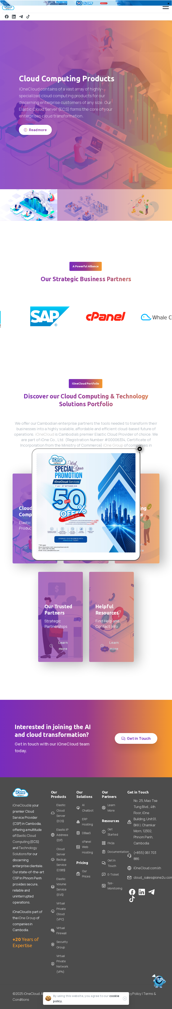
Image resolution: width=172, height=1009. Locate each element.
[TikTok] (28, 17)
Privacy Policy (131, 987)
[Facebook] (6, 17)
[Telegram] (21, 17)
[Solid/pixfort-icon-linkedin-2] (142, 884)
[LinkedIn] (13, 17)
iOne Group (113, 438)
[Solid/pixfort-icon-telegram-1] (151, 884)
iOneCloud (44, 427)
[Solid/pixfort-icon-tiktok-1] (132, 891)
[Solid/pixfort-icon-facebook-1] (132, 884)
